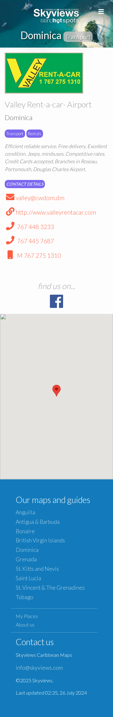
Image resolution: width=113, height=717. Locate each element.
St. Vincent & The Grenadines (50, 587)
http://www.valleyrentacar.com (56, 212)
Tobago (24, 597)
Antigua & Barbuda (38, 521)
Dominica (27, 549)
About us (25, 624)
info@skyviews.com (39, 667)
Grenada (26, 559)
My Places (27, 616)
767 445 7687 (35, 241)
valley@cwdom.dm (40, 197)
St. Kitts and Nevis (37, 568)
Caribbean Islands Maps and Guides (56, 15)
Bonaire (25, 531)
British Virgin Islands (40, 540)
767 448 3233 (35, 226)
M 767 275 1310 (38, 255)
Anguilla (25, 512)
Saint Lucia (28, 578)
